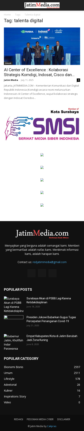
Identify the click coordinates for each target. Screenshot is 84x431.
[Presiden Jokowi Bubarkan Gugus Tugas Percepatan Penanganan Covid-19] (13, 322)
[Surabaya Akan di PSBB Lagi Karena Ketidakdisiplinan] (13, 304)
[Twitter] (52, 273)
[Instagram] (42, 273)
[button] (6, 5)
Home (7, 14)
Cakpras (51, 426)
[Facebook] (31, 273)
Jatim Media (11, 79)
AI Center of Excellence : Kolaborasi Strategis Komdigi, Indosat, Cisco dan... (39, 72)
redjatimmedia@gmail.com (50, 262)
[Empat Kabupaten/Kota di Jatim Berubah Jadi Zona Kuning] (13, 342)
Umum (8, 63)
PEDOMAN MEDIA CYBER (40, 419)
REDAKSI (18, 419)
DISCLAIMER (63, 419)
